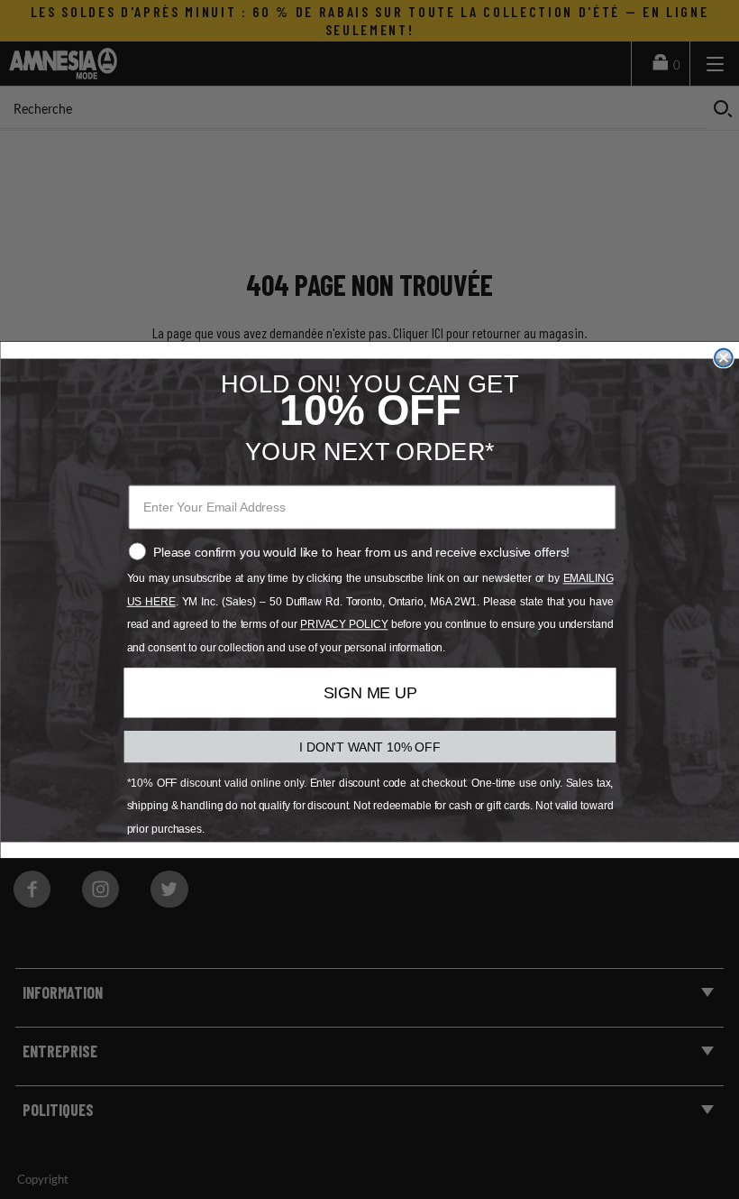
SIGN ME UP (369, 693)
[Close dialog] (724, 357)
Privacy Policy (344, 624)
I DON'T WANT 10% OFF (370, 746)
